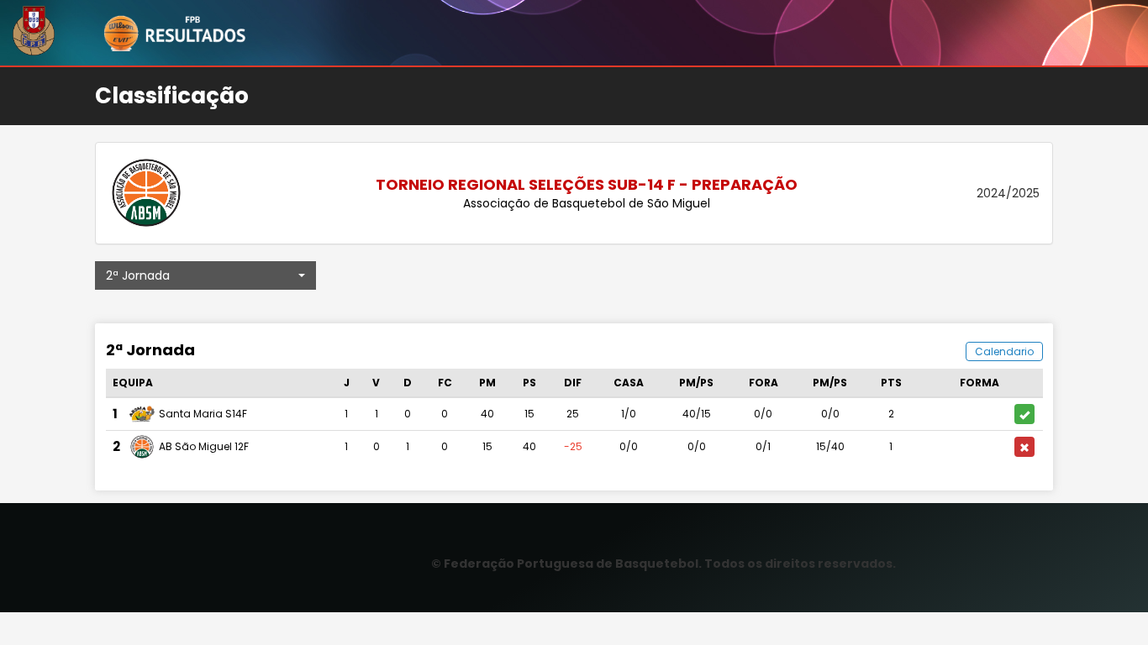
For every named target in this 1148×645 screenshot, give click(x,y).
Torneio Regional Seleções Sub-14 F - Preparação (587, 184)
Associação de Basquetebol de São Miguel (586, 203)
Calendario (1004, 351)
